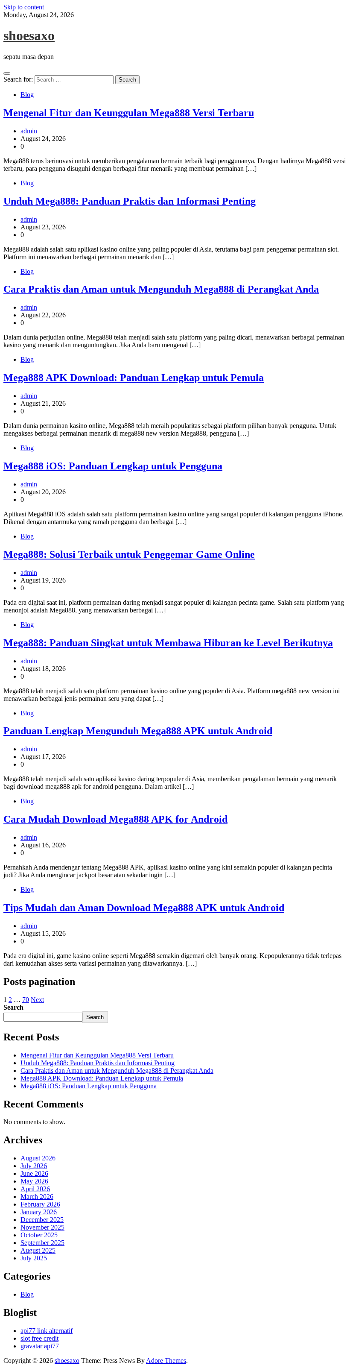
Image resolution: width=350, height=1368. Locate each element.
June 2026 (34, 1173)
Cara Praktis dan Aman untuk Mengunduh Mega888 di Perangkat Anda (161, 289)
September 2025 (42, 1242)
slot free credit (39, 1338)
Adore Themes (166, 1360)
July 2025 (33, 1258)
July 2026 (33, 1165)
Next (37, 999)
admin (28, 131)
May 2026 (34, 1181)
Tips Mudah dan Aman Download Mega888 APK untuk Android (143, 907)
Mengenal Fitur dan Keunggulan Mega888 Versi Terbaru (128, 112)
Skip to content (23, 7)
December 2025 (42, 1219)
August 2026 (37, 1158)
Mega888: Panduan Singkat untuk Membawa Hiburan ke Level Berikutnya (168, 642)
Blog (27, 94)
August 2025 (37, 1250)
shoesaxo (29, 35)
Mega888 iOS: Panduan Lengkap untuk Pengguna (112, 466)
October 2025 (39, 1235)
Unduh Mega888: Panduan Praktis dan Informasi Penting (129, 201)
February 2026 (40, 1204)
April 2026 (35, 1188)
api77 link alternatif (46, 1330)
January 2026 (38, 1212)
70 (25, 999)
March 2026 (36, 1196)
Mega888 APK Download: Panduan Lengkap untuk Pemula (133, 377)
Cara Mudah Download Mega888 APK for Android (115, 819)
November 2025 (42, 1227)
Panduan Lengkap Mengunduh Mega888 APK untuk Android (137, 730)
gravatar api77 (39, 1346)
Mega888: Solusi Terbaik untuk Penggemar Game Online (129, 554)
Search (13, 1007)
